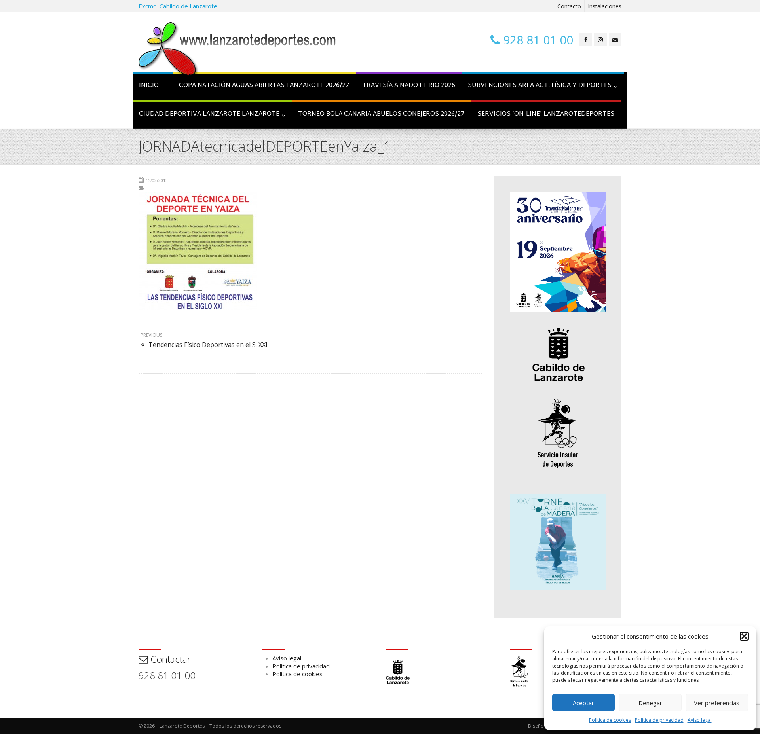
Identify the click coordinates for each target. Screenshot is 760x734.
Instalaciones (604, 6)
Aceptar (583, 703)
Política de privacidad (659, 720)
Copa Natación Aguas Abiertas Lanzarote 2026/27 (264, 85)
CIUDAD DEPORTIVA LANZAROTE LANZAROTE (209, 114)
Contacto (569, 6)
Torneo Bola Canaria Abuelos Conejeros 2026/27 (381, 114)
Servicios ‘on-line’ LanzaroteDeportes (545, 114)
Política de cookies (610, 720)
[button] (744, 636)
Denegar (650, 703)
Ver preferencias (716, 703)
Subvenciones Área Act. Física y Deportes (540, 85)
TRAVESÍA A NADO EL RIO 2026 (408, 85)
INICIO (149, 85)
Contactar (169, 659)
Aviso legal (700, 720)
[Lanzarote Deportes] (237, 50)
